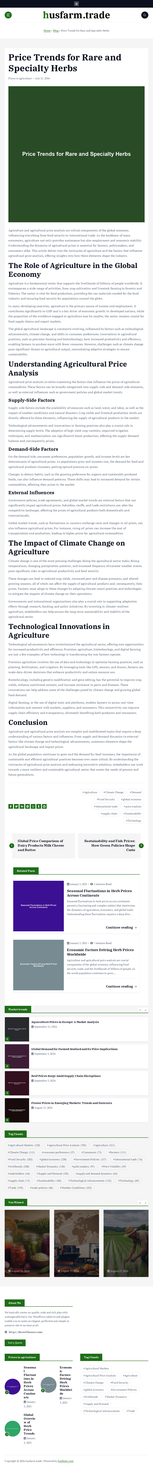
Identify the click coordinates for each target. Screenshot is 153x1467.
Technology (134, 820)
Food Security (106, 799)
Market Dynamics (51, 1166)
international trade (107, 806)
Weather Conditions (77, 1187)
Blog (56, 30)
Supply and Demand (53, 1173)
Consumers (92, 1152)
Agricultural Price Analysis (67, 1145)
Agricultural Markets (25, 1145)
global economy (132, 799)
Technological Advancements (90, 1180)
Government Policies (90, 1159)
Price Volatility (114, 1166)
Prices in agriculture (20, 78)
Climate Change (114, 792)
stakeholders (20, 1173)
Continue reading (120, 927)
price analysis (133, 806)
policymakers (84, 1166)
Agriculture (90, 792)
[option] (76, 1029)
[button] (140, 1010)
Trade (16, 1187)
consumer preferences (59, 1152)
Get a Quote (15, 1342)
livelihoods (19, 1166)
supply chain (109, 813)
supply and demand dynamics (97, 1173)
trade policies (42, 1187)
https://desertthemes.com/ (25, 1332)
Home (47, 30)
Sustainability (133, 813)
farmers (118, 1152)
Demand (136, 792)
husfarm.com (66, 1461)
